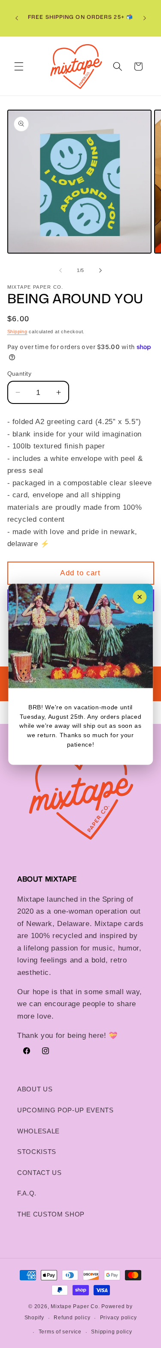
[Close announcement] (139, 597)
